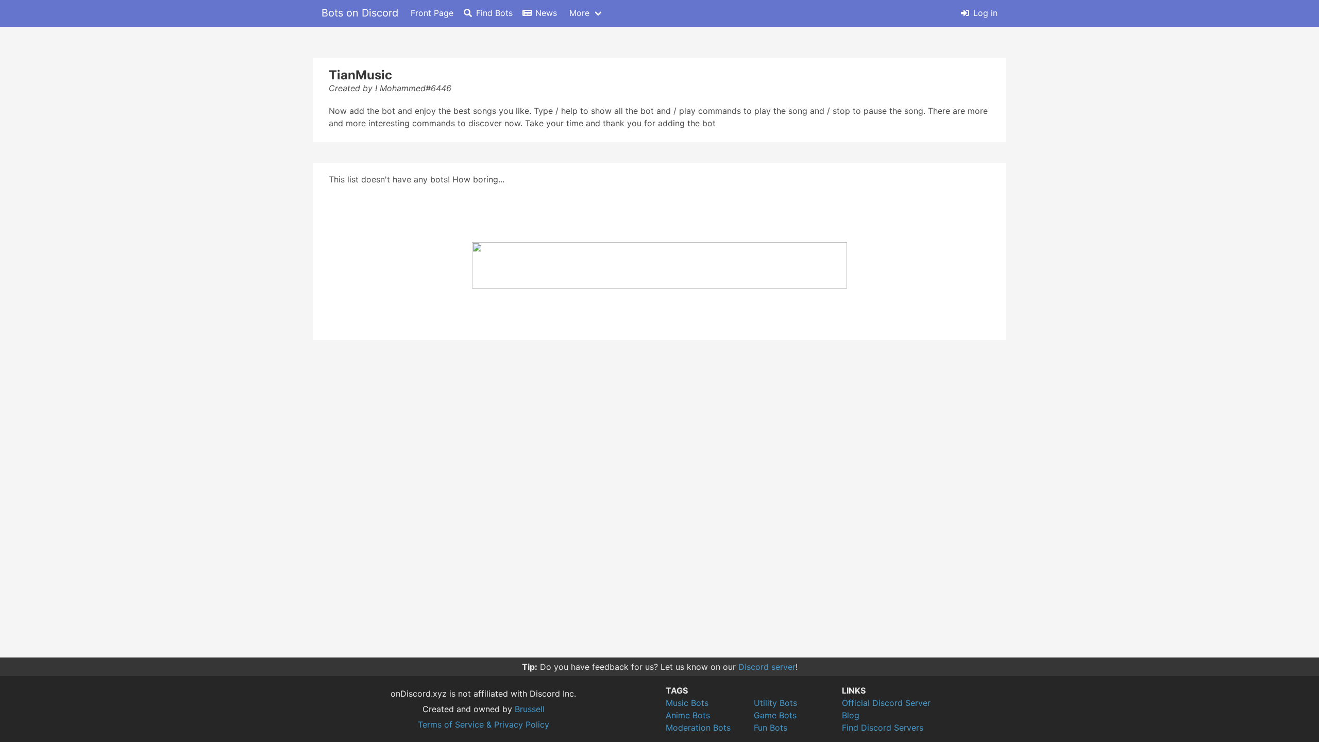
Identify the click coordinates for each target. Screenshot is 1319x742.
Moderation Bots (698, 727)
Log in (985, 13)
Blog (850, 715)
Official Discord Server (886, 703)
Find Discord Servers (882, 727)
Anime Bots (688, 715)
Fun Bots (770, 727)
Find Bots (494, 13)
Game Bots (775, 715)
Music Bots (687, 703)
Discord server (767, 667)
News (546, 13)
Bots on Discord (360, 13)
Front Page (432, 13)
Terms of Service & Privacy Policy (483, 724)
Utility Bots (775, 703)
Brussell (530, 709)
